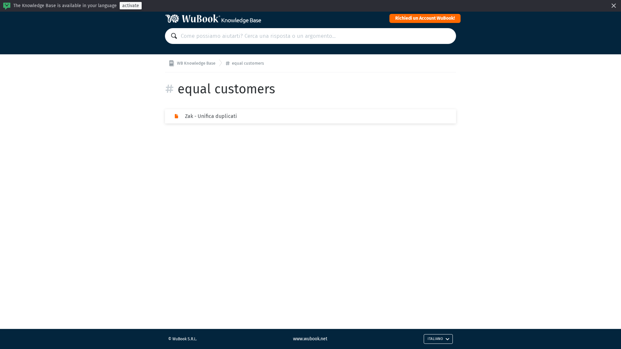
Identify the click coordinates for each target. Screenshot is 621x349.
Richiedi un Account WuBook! (425, 18)
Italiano (435, 339)
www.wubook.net (310, 339)
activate (130, 5)
